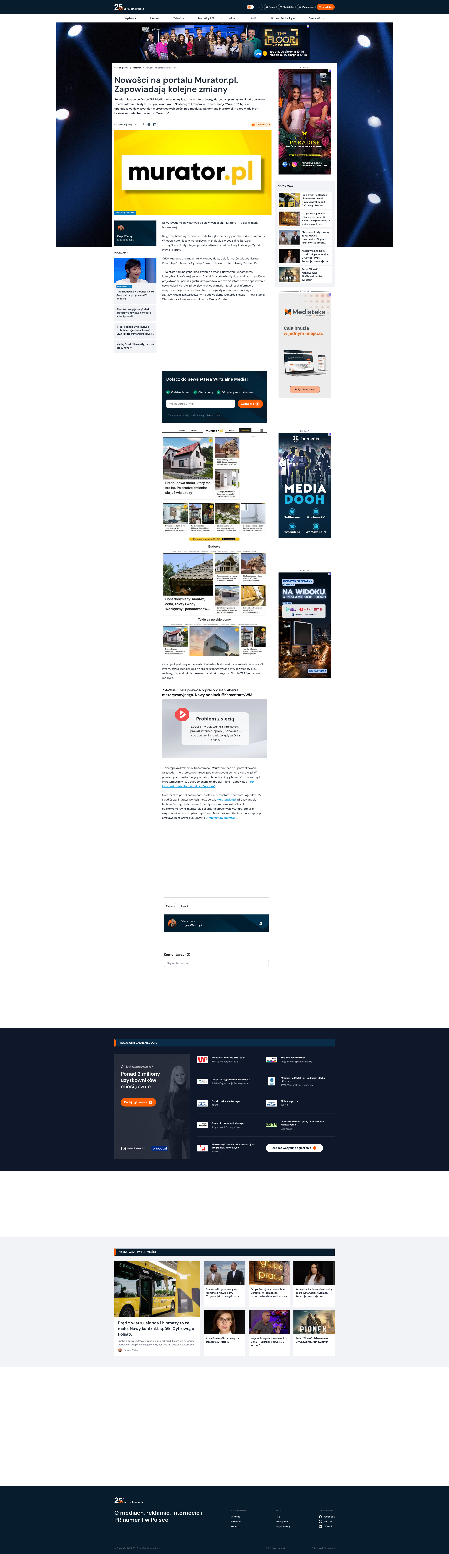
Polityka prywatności (276, 1548)
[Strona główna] (129, 7)
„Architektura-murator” (221, 818)
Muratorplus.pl (226, 799)
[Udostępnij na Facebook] (150, 124)
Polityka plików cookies (323, 1548)
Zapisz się (247, 404)
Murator (170, 906)
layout (184, 906)
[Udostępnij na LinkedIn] (154, 124)
